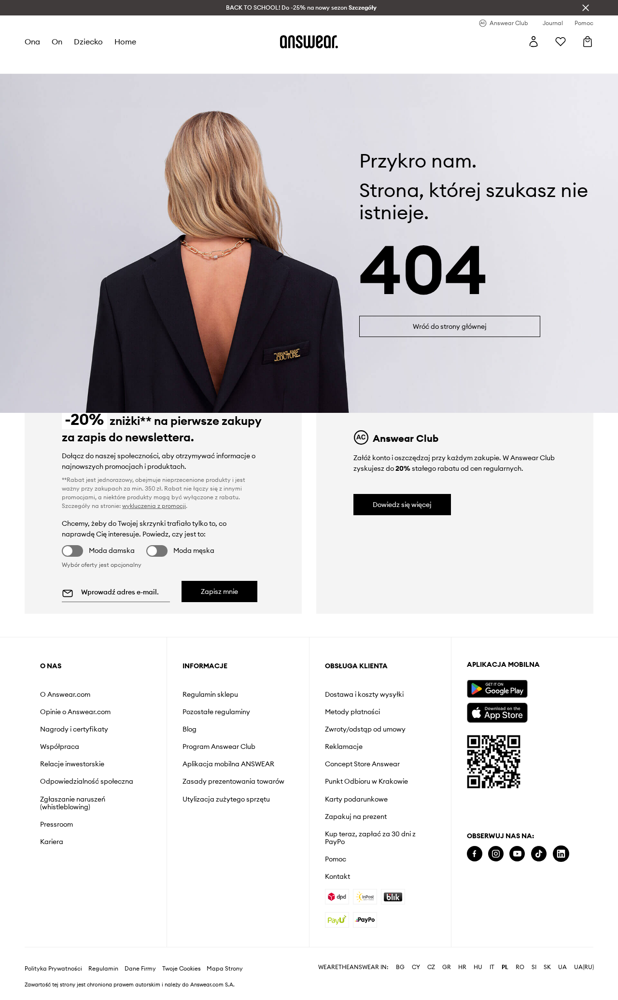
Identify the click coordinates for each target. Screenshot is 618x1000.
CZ (431, 967)
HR (462, 967)
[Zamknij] (585, 7)
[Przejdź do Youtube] (517, 853)
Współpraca (59, 746)
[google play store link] (497, 689)
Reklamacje (344, 746)
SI (534, 967)
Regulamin (103, 968)
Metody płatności (352, 711)
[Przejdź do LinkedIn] (561, 854)
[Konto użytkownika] (533, 41)
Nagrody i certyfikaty (74, 729)
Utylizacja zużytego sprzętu (226, 799)
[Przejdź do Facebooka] (474, 853)
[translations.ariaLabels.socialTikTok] (539, 854)
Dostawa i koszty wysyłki (364, 694)
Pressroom (56, 824)
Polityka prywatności (53, 968)
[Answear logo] (309, 41)
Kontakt (337, 876)
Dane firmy (140, 968)
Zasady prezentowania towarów (233, 781)
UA (562, 967)
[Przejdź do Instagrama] (496, 853)
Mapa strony (225, 968)
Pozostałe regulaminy (216, 711)
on (57, 41)
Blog (190, 729)
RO (520, 967)
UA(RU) (584, 967)
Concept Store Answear (362, 764)
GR (446, 967)
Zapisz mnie (219, 591)
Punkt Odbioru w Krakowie (366, 781)
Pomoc (335, 859)
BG (400, 967)
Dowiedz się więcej (402, 504)
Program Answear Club (219, 746)
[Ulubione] (560, 41)
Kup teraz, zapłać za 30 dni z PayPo (370, 838)
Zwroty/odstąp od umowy (365, 729)
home (125, 41)
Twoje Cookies (181, 968)
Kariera (51, 841)
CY (416, 967)
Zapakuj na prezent (356, 816)
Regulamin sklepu (210, 694)
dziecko (88, 41)
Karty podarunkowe (356, 799)
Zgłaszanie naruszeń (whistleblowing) (72, 803)
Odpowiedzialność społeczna (86, 781)
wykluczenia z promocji (154, 505)
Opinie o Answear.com (75, 711)
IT (492, 967)
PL (505, 967)
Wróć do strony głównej (450, 326)
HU (478, 967)
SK (547, 967)
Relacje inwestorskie (72, 764)
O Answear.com (65, 694)
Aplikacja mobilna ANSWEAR (228, 764)
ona (32, 41)
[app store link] (497, 711)
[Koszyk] (587, 41)
